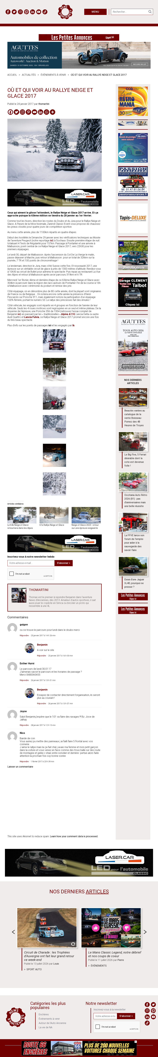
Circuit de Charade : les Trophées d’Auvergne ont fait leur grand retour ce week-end (49, 956)
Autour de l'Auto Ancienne (52, 1023)
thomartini (43, 103)
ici (51, 240)
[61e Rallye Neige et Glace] (54, 515)
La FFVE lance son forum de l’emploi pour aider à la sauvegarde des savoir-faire (134, 543)
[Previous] (13, 932)
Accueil (12, 74)
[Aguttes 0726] (79, 67)
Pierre (120, 960)
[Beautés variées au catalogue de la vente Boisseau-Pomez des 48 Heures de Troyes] (133, 397)
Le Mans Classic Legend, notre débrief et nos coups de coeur (114, 954)
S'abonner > (63, 563)
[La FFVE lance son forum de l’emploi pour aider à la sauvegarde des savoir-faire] (133, 522)
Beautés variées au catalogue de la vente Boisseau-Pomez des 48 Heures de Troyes (134, 418)
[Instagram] (22, 112)
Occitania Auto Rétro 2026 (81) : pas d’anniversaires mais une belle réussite (135, 501)
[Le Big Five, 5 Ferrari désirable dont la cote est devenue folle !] (133, 441)
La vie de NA (45, 1027)
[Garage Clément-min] (133, 306)
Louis (56, 963)
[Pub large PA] (79, 39)
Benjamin (42, 644)
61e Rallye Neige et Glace (52, 525)
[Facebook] (10, 112)
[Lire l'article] (47, 927)
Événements (99, 965)
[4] (79, 1055)
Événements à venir (53, 74)
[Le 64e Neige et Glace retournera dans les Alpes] (21, 515)
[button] (54, 341)
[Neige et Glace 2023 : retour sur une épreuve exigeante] (86, 515)
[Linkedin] (40, 112)
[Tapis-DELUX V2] (133, 232)
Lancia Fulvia (31, 317)
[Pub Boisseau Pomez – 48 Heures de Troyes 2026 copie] (133, 115)
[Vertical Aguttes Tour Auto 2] (133, 370)
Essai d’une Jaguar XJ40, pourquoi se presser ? (134, 583)
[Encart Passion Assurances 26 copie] (133, 195)
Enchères (44, 1014)
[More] (52, 112)
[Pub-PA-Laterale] (133, 613)
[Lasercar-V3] (54, 205)
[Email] (34, 112)
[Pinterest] (28, 112)
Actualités (29, 74)
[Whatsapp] (46, 112)
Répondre (24, 635)
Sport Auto (34, 969)
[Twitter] (16, 112)
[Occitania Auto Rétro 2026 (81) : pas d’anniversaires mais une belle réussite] (133, 482)
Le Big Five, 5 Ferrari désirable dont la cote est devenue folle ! (135, 460)
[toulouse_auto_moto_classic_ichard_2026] (133, 161)
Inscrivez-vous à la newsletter (110, 1009)
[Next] (145, 932)
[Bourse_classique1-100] (133, 124)
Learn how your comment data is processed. (74, 836)
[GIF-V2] (133, 269)
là (73, 325)
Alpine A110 (68, 314)
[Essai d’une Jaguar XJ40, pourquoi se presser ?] (133, 566)
